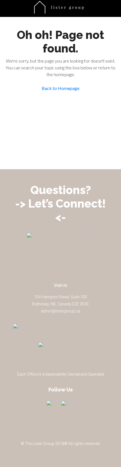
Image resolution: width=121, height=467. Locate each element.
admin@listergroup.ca (60, 311)
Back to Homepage (60, 88)
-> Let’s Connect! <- (60, 210)
